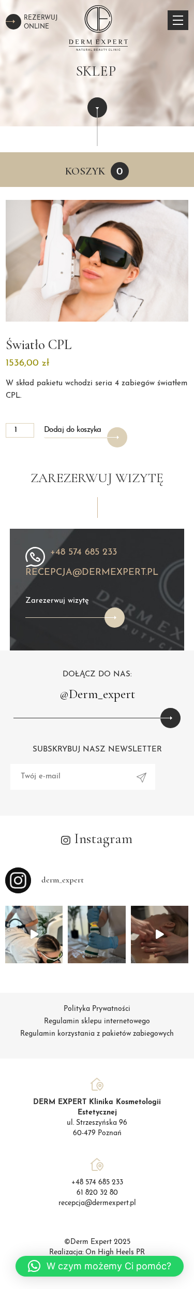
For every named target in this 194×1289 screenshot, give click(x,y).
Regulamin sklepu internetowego (97, 1021)
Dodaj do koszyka (72, 430)
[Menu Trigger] (178, 20)
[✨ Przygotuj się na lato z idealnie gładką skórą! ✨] (34, 934)
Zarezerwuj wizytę (57, 601)
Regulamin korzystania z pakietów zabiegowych (97, 1034)
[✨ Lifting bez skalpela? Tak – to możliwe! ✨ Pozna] (159, 934)
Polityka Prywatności (97, 1009)
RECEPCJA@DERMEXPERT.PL (91, 572)
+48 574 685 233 (83, 552)
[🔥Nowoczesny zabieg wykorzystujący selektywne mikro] (96, 934)
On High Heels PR (115, 1252)
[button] (100, 1266)
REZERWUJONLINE (40, 22)
